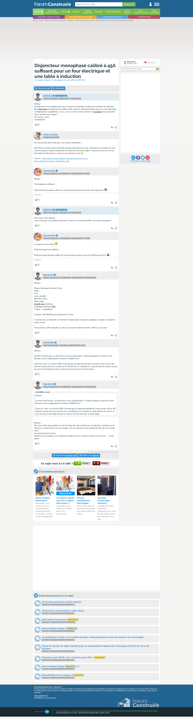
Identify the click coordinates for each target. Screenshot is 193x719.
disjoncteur (42, 109)
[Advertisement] (96, 39)
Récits (52, 12)
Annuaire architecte (112, 17)
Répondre (59, 88)
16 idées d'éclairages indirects (104, 500)
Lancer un (66, 455)
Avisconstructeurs (141, 12)
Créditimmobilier (87, 12)
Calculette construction (103, 711)
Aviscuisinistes (154, 12)
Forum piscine (144, 17)
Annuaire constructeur (49, 17)
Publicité (136, 711)
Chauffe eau (39, 304)
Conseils (76, 12)
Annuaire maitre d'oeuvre (80, 17)
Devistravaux (127, 12)
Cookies (155, 711)
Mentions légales (87, 711)
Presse (119, 711)
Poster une (90, 455)
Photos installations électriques (83, 500)
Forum (37, 12)
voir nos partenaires (50, 697)
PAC (54, 306)
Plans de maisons (113, 12)
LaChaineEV (38, 698)
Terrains (99, 12)
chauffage (97, 112)
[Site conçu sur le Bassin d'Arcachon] (41, 711)
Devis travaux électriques (43, 499)
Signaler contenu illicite (71, 711)
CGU (114, 711)
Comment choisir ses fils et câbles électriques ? (65, 500)
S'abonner (150, 62)
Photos (64, 12)
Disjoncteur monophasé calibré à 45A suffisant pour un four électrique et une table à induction (75, 71)
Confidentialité (145, 711)
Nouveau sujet (43, 88)
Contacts (59, 711)
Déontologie (127, 711)
